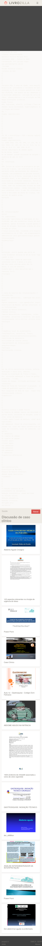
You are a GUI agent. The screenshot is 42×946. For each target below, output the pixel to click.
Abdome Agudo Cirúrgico (14, 549)
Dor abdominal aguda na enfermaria (18, 929)
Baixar (35, 511)
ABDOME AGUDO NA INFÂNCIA (17, 725)
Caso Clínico (9, 662)
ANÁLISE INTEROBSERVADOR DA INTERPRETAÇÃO (18, 867)
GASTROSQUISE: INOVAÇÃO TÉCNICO (20, 807)
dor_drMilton (9, 835)
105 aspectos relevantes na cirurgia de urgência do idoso (19, 600)
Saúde (5, 511)
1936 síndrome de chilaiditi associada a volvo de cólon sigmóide (19, 775)
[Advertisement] (21, 28)
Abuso (37, 944)
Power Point (9, 631)
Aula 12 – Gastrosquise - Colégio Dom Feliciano (19, 693)
